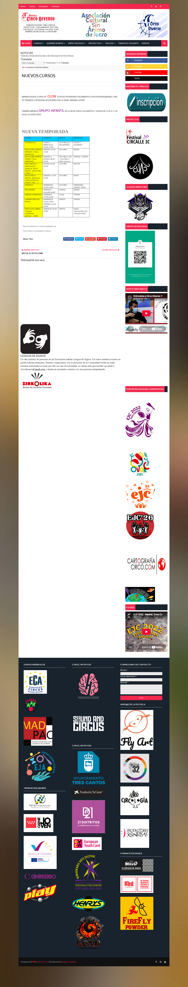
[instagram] (160, 6)
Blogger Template (69, 962)
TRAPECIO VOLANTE (128, 43)
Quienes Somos (55, 43)
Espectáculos (76, 43)
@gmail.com (38, 369)
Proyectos (95, 43)
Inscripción (43, 6)
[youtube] (156, 6)
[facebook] (151, 6)
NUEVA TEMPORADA (45, 131)
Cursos (32, 6)
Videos (145, 43)
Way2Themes (42, 962)
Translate (65, 63)
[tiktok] (165, 6)
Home (22, 6)
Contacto (55, 6)
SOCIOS (109, 43)
